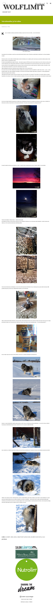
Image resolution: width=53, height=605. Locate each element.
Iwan (12, 537)
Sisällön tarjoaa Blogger (27, 596)
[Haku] (47, 2)
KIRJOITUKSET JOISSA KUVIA (23, 537)
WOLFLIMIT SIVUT (6, 12)
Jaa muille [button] (4, 539)
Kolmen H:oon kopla (36, 537)
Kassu (15, 537)
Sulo (43, 537)
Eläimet (8, 537)
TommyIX (30, 599)
